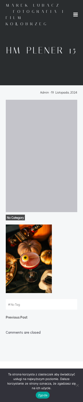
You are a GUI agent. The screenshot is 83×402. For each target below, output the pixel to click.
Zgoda (42, 395)
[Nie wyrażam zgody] (77, 385)
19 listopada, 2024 (64, 92)
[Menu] (76, 15)
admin (44, 92)
